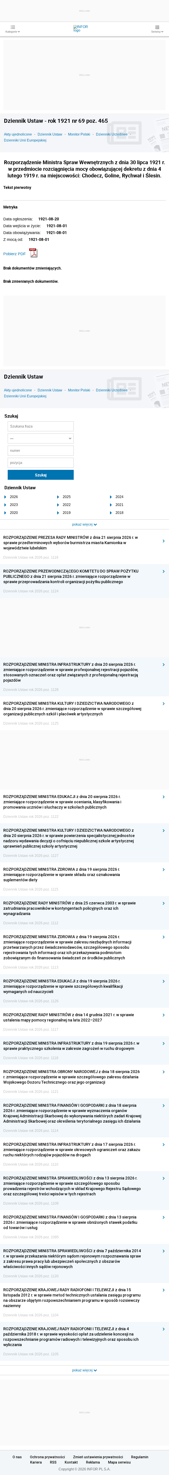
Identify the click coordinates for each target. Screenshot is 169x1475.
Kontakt (71, 1462)
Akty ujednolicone (18, 134)
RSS (53, 1462)
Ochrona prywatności (47, 1457)
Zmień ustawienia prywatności (98, 1457)
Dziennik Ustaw (50, 134)
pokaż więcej (83, 1370)
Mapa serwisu (119, 1462)
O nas (17, 1457)
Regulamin (139, 1457)
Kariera (36, 1462)
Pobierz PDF (14, 254)
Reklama (93, 1462)
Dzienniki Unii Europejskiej (25, 140)
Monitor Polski (79, 134)
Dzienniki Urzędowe (112, 134)
